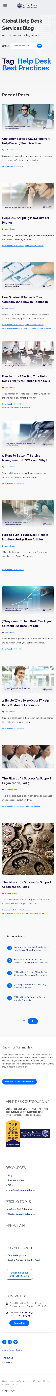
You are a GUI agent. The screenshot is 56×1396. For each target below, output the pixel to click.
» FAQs (9, 1185)
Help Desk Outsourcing (34, 913)
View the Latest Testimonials (19, 1081)
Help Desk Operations (34, 246)
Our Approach (19, 1248)
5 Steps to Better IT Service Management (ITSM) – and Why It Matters (25, 458)
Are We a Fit (16, 1225)
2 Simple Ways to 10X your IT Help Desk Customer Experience (25, 703)
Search (5, 46)
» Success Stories (15, 1180)
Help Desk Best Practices (13, 166)
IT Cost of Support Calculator (20, 1214)
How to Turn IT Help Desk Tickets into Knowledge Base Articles (25, 537)
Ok (39, 46)
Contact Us (19, 1323)
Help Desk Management (12, 328)
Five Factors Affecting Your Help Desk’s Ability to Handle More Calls (26, 379)
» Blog (9, 1175)
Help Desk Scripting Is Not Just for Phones (25, 220)
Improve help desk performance (37, 328)
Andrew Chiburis (11, 150)
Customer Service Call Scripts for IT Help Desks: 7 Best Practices (27, 141)
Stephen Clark (11, 790)
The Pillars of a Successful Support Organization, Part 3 (26, 781)
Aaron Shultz (10, 229)
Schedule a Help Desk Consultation (19, 1274)
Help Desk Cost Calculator (19, 1209)
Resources (16, 1168)
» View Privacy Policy (12, 1350)
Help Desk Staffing (32, 806)
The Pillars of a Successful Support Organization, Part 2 (26, 884)
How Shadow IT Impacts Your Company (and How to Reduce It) (25, 300)
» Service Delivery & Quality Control (24, 1260)
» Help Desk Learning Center (21, 1190)
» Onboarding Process (17, 1255)
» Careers (7, 1363)
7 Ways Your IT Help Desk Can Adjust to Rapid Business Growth (27, 624)
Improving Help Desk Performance (16, 910)
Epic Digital (10, 1390)
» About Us (7, 1358)
